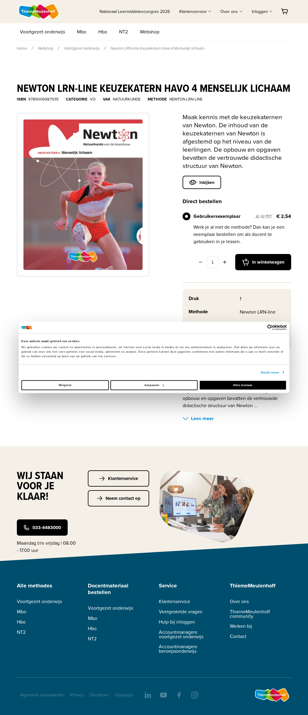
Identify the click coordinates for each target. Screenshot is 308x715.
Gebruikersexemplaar (217, 216)
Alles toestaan (242, 385)
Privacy (77, 695)
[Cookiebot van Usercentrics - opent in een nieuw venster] (260, 327)
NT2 (123, 31)
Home (22, 48)
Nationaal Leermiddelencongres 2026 (135, 11)
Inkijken (206, 182)
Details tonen (270, 372)
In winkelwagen (268, 262)
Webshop (149, 31)
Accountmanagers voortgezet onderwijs (181, 634)
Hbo (102, 31)
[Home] (39, 11)
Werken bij (241, 626)
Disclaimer (99, 695)
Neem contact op (123, 498)
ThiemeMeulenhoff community (250, 613)
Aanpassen (151, 385)
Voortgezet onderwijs (42, 31)
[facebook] (178, 694)
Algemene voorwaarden (42, 695)
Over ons (239, 601)
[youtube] (163, 694)
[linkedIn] (147, 694)
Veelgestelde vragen (180, 611)
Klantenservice (123, 478)
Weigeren (65, 385)
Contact (238, 636)
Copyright (124, 695)
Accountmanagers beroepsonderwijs (178, 648)
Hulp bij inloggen (177, 622)
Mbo (81, 31)
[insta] (194, 694)
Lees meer (202, 418)
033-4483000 (46, 527)
